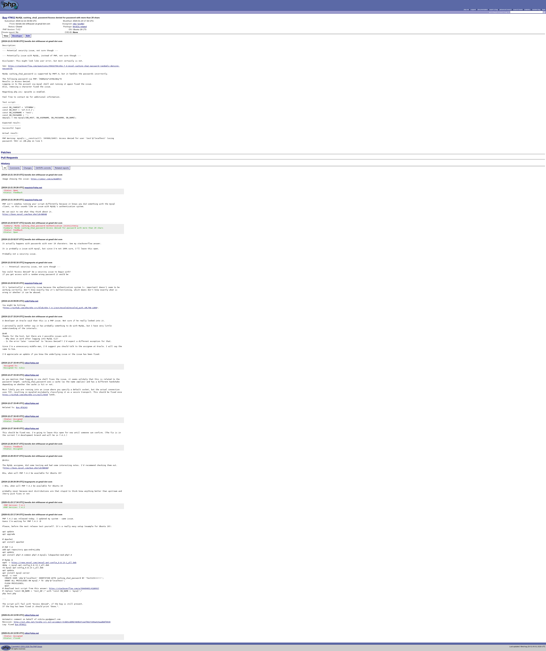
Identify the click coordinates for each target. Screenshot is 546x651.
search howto (518, 9)
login (543, 9)
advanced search (506, 9)
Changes (28, 168)
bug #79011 (20, 624)
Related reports (62, 168)
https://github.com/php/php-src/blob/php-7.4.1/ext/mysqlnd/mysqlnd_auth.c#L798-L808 (50, 308)
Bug (4, 17)
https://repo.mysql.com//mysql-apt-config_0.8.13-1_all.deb (44, 563)
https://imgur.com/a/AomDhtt (46, 179)
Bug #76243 (21, 407)
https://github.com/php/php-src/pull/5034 (25, 395)
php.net (466, 9)
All (5, 168)
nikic (75, 24)
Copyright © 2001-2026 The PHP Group (26, 647)
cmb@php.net (31, 301)
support (473, 9)
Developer (17, 36)
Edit (28, 36)
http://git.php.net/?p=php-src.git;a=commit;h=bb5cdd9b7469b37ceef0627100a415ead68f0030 (62, 622)
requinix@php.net (33, 187)
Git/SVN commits (43, 168)
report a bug (493, 9)
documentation (483, 9)
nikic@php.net (32, 363)
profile (81, 24)
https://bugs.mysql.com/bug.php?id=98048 (24, 214)
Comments (15, 168)
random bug (536, 9)
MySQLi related (80, 26)
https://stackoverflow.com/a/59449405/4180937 (74, 588)
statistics (527, 9)
